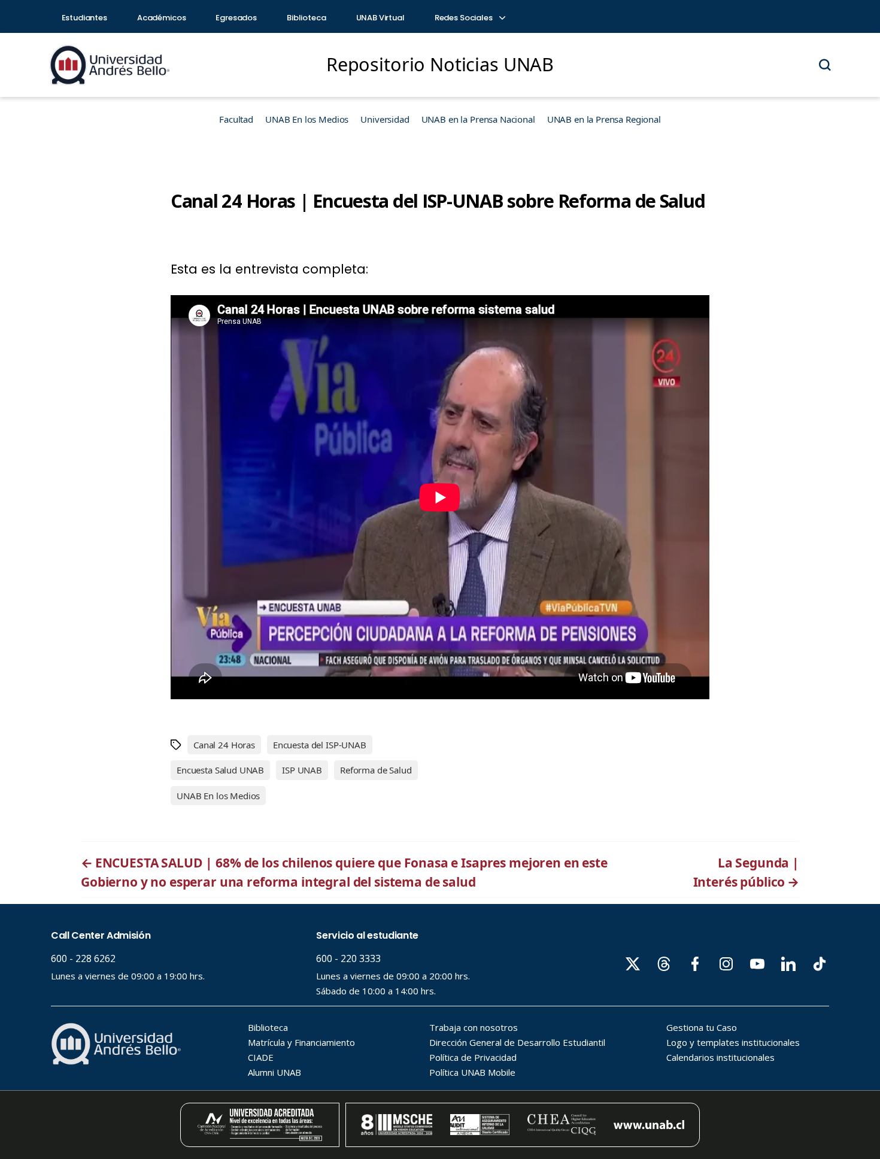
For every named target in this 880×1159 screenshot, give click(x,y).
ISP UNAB (302, 770)
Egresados (236, 17)
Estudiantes (84, 17)
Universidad (384, 119)
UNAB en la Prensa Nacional (478, 119)
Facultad (236, 119)
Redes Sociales (464, 17)
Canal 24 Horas (224, 745)
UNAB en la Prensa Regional (604, 119)
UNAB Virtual (380, 17)
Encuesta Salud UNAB (220, 770)
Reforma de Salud (376, 770)
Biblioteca (306, 17)
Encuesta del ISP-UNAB (319, 745)
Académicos (161, 17)
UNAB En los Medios (306, 119)
